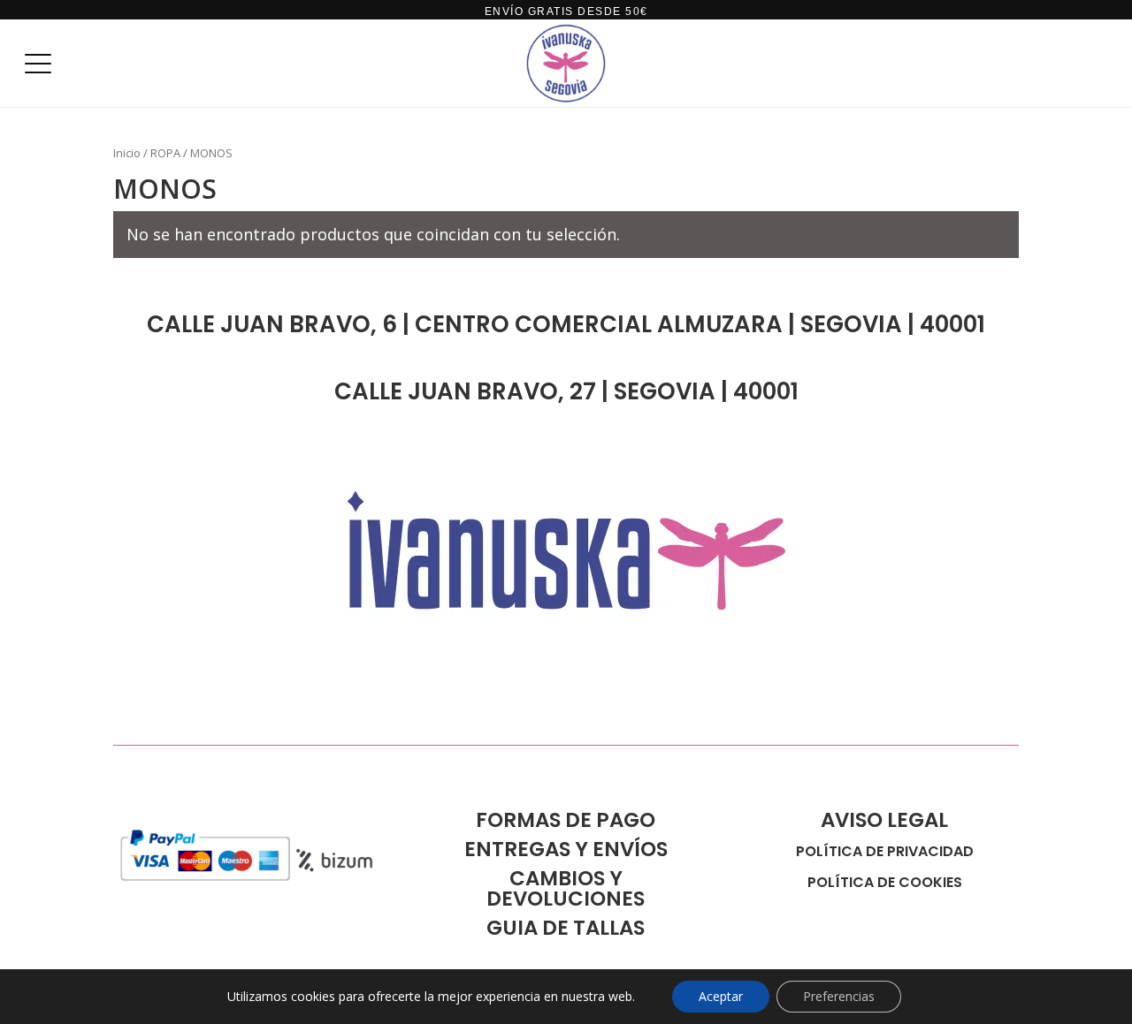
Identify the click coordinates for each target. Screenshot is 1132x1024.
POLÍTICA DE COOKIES (884, 882)
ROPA (165, 153)
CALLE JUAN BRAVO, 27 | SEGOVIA (527, 391)
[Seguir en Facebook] (127, 706)
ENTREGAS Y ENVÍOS (566, 849)
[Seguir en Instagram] (201, 706)
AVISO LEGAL (884, 820)
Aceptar (721, 996)
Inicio (127, 153)
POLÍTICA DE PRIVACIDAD (885, 851)
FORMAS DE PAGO (565, 820)
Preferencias (839, 996)
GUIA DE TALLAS (565, 928)
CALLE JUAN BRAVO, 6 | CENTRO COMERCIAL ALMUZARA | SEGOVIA (527, 324)
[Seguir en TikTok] (164, 706)
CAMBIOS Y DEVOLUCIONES (565, 888)
